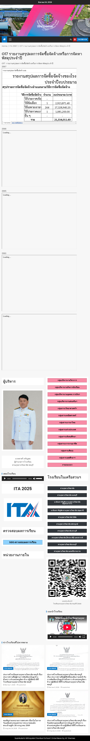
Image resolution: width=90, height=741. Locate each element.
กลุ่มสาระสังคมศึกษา (67, 436)
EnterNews (57, 738)
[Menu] (10, 39)
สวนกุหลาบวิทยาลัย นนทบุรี (67, 495)
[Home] (4, 39)
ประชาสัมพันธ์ (8, 668)
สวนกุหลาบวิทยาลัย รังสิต (67, 517)
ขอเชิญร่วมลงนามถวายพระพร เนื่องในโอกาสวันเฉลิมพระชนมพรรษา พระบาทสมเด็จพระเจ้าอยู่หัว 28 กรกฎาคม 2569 (22, 723)
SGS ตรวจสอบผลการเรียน (22, 542)
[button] (10, 39)
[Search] (70, 39)
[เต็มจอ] (84, 637)
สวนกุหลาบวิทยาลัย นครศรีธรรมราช (67, 551)
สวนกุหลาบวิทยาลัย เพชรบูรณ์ (67, 524)
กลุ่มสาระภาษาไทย (67, 422)
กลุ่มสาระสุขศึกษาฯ (67, 457)
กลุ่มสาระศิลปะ (67, 450)
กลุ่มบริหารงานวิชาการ (67, 380)
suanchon (22, 685)
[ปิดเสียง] (34, 478)
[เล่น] (5, 478)
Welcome (45, 26)
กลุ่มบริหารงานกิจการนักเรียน (67, 387)
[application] (23, 478)
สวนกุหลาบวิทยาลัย (67, 488)
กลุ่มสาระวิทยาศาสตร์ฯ (67, 408)
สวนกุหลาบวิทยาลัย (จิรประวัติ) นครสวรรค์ (67, 537)
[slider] (39, 478)
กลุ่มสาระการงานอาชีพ (67, 443)
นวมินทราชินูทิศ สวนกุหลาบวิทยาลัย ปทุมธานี (67, 510)
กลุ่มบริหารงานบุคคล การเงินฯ (67, 394)
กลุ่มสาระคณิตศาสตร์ (67, 415)
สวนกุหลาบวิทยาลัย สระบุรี (67, 531)
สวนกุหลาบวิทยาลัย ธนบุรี (67, 544)
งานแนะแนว (67, 464)
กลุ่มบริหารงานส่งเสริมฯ (67, 401)
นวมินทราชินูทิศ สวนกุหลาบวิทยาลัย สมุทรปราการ (67, 503)
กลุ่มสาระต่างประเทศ (67, 429)
